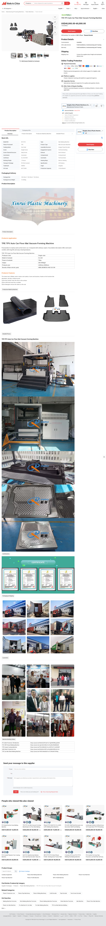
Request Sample (88, 35)
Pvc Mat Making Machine (41, 905)
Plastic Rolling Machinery (39, 893)
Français (31, 916)
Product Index (82, 914)
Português (25, 916)
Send (16, 792)
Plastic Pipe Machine (7, 877)
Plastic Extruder (38, 11)
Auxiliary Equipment (7, 874)
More (3, 908)
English (14, 916)
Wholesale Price (55, 914)
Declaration (70, 919)
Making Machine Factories (9, 901)
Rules (103, 8)
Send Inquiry (71, 31)
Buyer (67, 8)
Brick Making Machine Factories (28, 901)
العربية (61, 916)
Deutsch (50, 916)
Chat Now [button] (95, 31)
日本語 (71, 916)
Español (19, 916)
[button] (69, 133)
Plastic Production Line (9, 893)
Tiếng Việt (91, 916)
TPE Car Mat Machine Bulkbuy (59, 905)
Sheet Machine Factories (66, 901)
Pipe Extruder (63, 893)
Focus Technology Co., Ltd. (42, 919)
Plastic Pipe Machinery (24, 893)
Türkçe (85, 916)
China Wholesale (46, 914)
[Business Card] (102, 137)
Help (75, 8)
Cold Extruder (53, 893)
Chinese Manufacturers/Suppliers (33, 914)
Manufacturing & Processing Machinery (15, 11)
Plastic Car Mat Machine (9, 905)
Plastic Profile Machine (33, 877)
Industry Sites (64, 914)
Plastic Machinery (30, 11)
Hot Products (12, 914)
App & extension (85, 8)
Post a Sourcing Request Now (49, 792)
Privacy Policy (77, 919)
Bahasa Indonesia (99, 916)
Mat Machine (80, 901)
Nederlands (56, 916)
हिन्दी (75, 916)
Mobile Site (88, 914)
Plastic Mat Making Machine (34, 874)
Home (3, 11)
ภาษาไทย (80, 916)
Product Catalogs (25, 871)
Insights (95, 914)
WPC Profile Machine (58, 877)
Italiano (44, 916)
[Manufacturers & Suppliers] (11, 3)
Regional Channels (72, 914)
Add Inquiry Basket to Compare (30, 61)
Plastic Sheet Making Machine (60, 874)
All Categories (7, 8)
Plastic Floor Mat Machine (93, 901)
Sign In (64, 123)
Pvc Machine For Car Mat (25, 905)
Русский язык (38, 916)
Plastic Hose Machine (84, 874)
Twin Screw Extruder (75, 893)
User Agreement (62, 919)
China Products (20, 914)
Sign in (102, 4)
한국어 (66, 916)
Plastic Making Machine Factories (48, 901)
